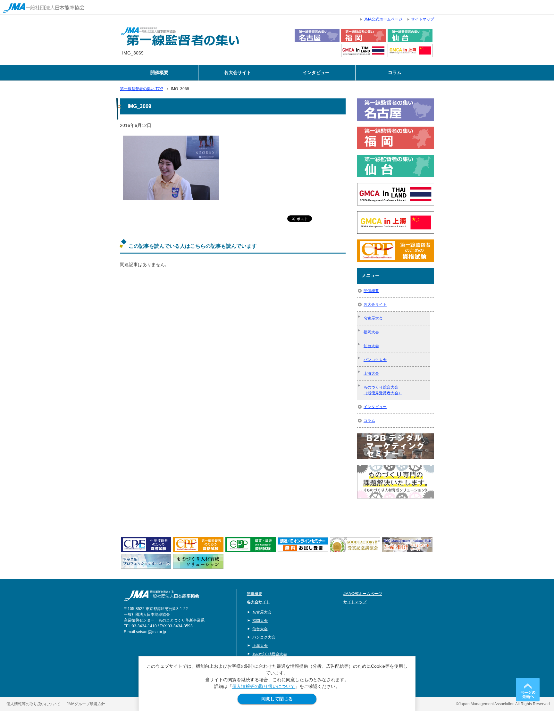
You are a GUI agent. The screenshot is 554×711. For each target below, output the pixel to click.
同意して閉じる (277, 698)
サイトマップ (354, 602)
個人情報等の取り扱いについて (263, 686)
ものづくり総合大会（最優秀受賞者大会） (383, 390)
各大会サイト (237, 72)
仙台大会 (371, 346)
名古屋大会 (373, 318)
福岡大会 (371, 332)
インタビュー (316, 72)
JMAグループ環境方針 (86, 704)
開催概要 (159, 72)
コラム (394, 72)
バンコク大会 (375, 359)
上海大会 (371, 373)
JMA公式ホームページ (362, 593)
